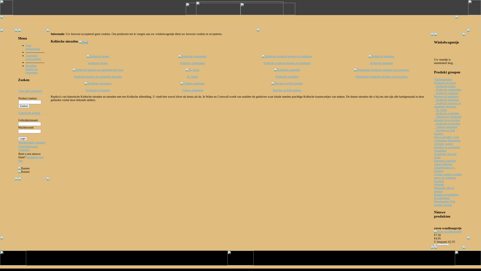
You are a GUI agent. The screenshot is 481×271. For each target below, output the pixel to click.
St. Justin (440, 110)
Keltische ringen (445, 86)
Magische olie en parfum (444, 189)
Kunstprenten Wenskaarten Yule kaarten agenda (444, 201)
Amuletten (440, 150)
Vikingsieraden (443, 79)
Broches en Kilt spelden (444, 132)
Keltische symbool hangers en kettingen (446, 94)
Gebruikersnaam (28, 120)
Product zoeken (27, 98)
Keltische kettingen (446, 99)
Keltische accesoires (447, 123)
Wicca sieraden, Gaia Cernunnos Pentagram (447, 139)
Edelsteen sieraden (445, 160)
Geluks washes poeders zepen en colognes (448, 176)
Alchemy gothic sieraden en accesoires (447, 145)
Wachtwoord (25, 127)
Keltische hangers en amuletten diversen (447, 105)
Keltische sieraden (445, 82)
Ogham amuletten (445, 127)
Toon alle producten (30, 91)
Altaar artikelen (443, 164)
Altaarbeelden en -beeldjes (445, 169)
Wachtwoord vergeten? (32, 142)
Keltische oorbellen (446, 113)
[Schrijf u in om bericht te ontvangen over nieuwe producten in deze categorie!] (83, 41)
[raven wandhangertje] (448, 230)
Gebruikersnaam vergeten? (28, 148)
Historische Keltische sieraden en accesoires (447, 118)
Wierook (439, 184)
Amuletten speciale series (445, 155)
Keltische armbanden (447, 89)
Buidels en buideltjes (446, 194)
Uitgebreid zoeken (29, 113)
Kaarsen (439, 181)
